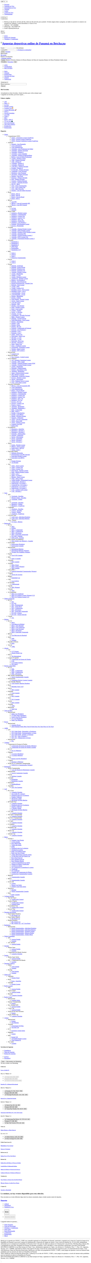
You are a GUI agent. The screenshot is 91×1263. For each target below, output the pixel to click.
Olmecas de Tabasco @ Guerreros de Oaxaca (10, 1169)
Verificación (7, 79)
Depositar (10, 62)
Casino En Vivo (8, 12)
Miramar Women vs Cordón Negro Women (10, 1183)
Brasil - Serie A (8, 119)
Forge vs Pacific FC (5, 1070)
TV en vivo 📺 (8, 121)
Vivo (6, 1056)
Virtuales (6, 9)
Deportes (6, 4)
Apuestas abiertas (6, 58)
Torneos (6, 77)
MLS (5, 118)
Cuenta (3, 60)
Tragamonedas (8, 14)
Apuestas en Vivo (9, 6)
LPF (5, 101)
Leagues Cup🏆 (9, 108)
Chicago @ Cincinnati (5, 1149)
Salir (15, 62)
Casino (6, 11)
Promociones (8, 74)
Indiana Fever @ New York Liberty (8, 1155)
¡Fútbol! (6, 1204)
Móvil (6, 1236)
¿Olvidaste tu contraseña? (24, 50)
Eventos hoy (7, 126)
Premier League (8, 106)
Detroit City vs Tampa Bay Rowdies (8, 1098)
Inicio (5, 71)
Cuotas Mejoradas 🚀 (10, 110)
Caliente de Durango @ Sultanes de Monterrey (11, 1172)
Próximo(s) (7, 1058)
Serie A (6, 111)
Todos (3, 1061)
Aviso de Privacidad (10, 1226)
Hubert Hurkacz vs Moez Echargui (8, 1130)
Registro (8, 51)
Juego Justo (7, 1229)
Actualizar (4, 62)
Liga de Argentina (9, 113)
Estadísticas (7, 1050)
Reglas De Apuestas (10, 37)
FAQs (6, 36)
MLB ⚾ (7, 103)
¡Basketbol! (7, 1205)
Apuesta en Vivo (9, 1207)
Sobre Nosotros (8, 1224)
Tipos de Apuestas (9, 1052)
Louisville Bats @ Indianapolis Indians (9, 1166)
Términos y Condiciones (11, 39)
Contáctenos (7, 1232)
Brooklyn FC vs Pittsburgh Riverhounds (9, 1084)
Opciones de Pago (9, 76)
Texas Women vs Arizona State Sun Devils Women (11, 1179)
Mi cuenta (3, 55)
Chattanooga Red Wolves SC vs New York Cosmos (11, 1112)
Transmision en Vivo (10, 8)
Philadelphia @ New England (7, 1145)
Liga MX (7, 114)
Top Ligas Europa (9, 123)
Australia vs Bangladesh (6, 1189)
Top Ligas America (9, 124)
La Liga (6, 105)
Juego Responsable (9, 1231)
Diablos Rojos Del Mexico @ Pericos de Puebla (11, 1162)
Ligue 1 (6, 116)
